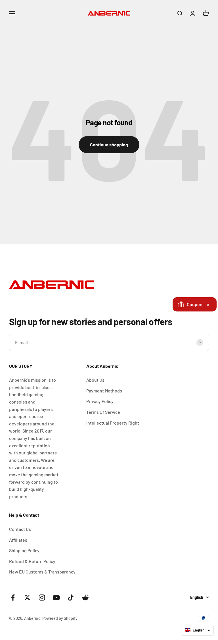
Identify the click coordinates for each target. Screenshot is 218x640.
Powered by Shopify (59, 618)
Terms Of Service (103, 412)
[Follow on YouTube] (56, 597)
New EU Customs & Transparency (42, 571)
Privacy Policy (100, 401)
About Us (95, 380)
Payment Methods (104, 390)
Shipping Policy (24, 550)
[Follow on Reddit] (85, 597)
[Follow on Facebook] (13, 597)
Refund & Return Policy (32, 561)
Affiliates (18, 540)
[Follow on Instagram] (42, 597)
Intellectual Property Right (112, 422)
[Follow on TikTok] (71, 597)
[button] (197, 630)
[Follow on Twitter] (27, 597)
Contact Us (20, 529)
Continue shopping (109, 144)
